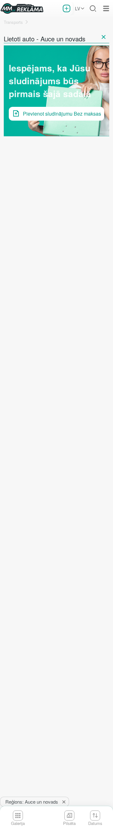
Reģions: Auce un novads (31, 801)
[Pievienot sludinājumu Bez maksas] (66, 8)
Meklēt (93, 8)
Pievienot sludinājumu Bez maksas (62, 113)
